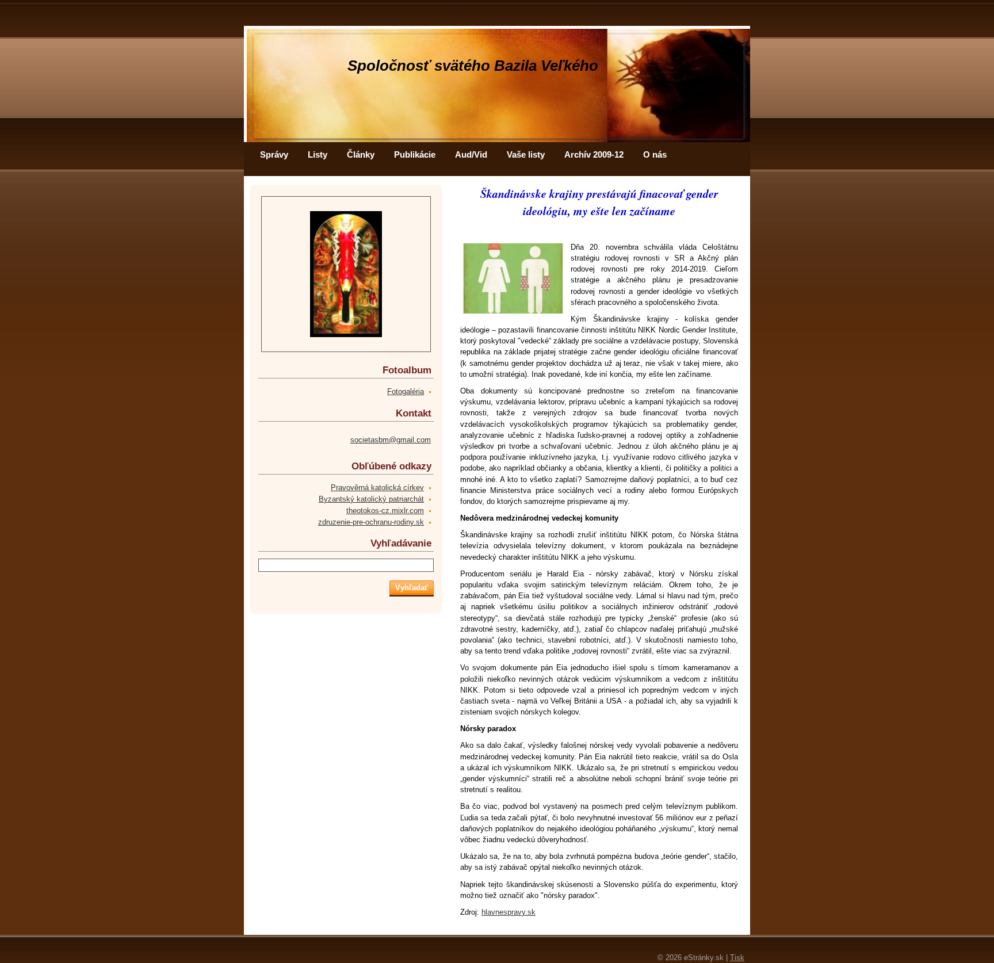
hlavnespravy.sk (508, 912)
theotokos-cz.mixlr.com (385, 510)
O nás (655, 154)
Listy (317, 154)
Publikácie (414, 154)
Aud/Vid (471, 154)
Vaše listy (526, 154)
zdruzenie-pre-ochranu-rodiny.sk (371, 522)
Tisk (737, 957)
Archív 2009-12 (594, 154)
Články (360, 154)
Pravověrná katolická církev (377, 487)
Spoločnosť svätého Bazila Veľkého (472, 66)
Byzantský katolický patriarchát (371, 499)
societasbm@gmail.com (390, 439)
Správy (274, 154)
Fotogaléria (405, 391)
